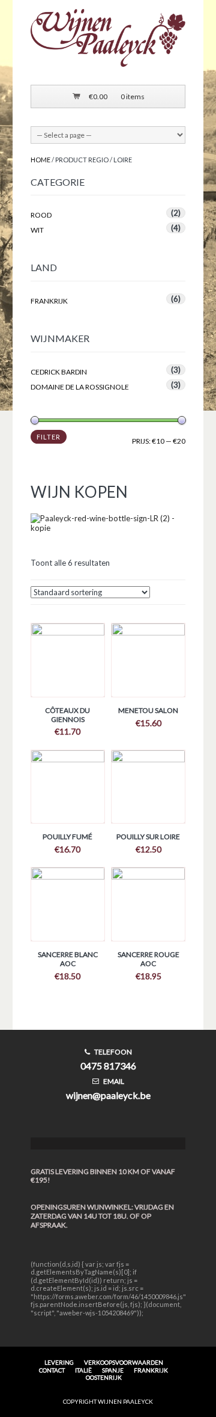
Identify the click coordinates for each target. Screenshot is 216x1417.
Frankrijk (49, 300)
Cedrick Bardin (59, 371)
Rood (41, 214)
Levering (59, 1362)
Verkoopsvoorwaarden (123, 1362)
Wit (37, 229)
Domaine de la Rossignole (80, 386)
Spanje (113, 1370)
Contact (52, 1370)
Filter (49, 437)
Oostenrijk (104, 1377)
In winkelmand (68, 665)
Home (40, 160)
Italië (83, 1370)
